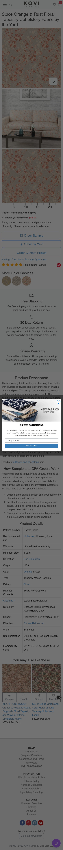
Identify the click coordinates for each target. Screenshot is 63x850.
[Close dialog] (58, 401)
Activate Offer (31, 446)
